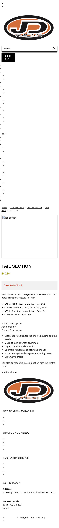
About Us (7, 68)
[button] (30, 134)
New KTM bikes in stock (18, 89)
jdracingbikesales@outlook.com (26, 508)
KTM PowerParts (17, 207)
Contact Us (8, 128)
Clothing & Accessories (14, 114)
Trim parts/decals (34, 207)
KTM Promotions (14, 100)
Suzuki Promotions (15, 103)
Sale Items (11, 121)
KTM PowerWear (14, 117)
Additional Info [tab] (9, 326)
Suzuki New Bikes (15, 79)
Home (4, 207)
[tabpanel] (29, 351)
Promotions (9, 96)
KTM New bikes (14, 75)
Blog (5, 124)
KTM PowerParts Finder (18, 110)
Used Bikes (8, 82)
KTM (33, 297)
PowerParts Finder (12, 107)
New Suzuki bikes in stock (19, 93)
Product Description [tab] (12, 323)
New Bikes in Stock (12, 86)
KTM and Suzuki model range (18, 72)
